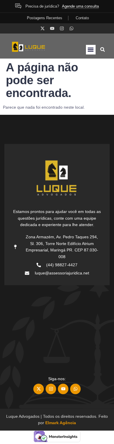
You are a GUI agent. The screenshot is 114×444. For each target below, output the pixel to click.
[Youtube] (52, 28)
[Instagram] (62, 28)
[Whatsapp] (71, 28)
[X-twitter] (42, 28)
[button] (91, 49)
